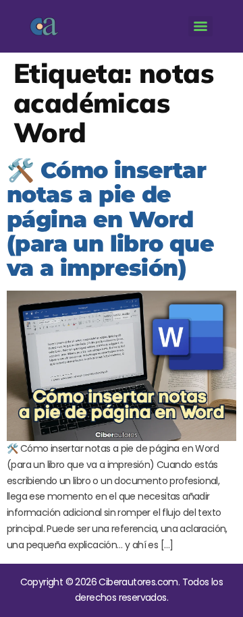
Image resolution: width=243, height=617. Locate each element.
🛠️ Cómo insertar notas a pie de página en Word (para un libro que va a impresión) (110, 218)
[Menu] (200, 26)
